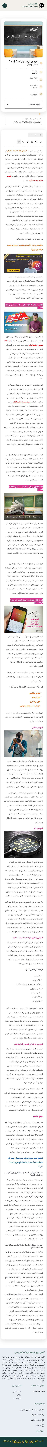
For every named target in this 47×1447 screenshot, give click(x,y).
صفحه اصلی (37, 119)
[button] (8, 104)
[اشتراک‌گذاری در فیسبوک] (40, 142)
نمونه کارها (17, 1398)
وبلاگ (19, 1395)
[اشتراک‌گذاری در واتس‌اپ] (27, 142)
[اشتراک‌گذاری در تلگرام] (23, 142)
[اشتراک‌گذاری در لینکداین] (32, 142)
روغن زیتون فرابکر (39, 1391)
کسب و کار (34, 88)
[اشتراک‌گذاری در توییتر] (36, 142)
